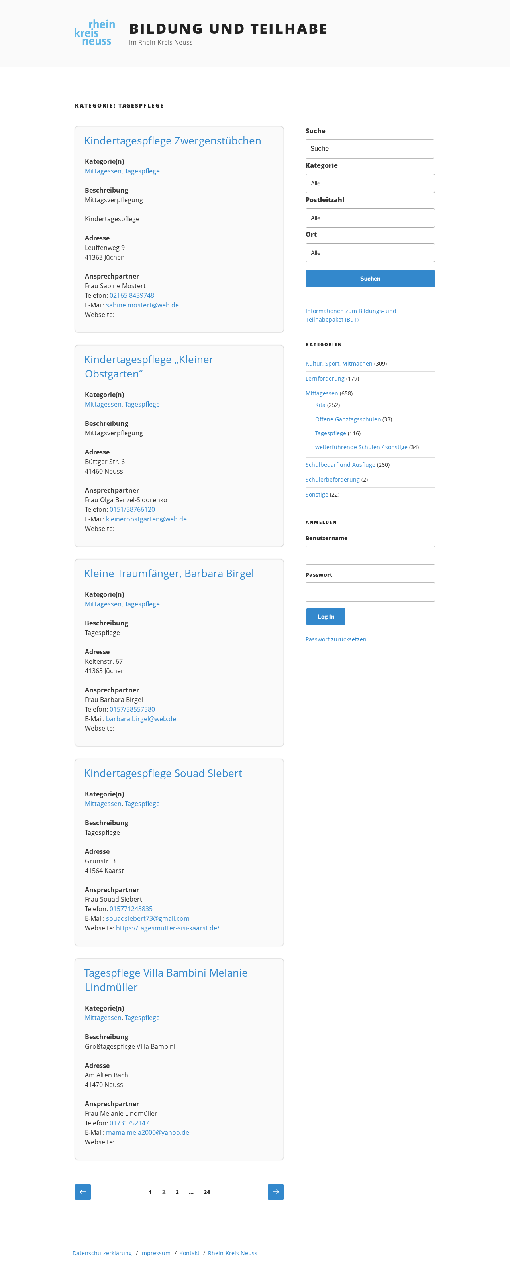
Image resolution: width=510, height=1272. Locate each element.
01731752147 (129, 1123)
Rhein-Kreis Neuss (232, 1253)
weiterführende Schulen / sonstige (361, 447)
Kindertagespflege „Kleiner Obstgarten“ (149, 366)
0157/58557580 (132, 709)
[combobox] (370, 183)
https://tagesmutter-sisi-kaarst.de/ (168, 928)
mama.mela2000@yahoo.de (147, 1132)
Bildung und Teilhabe (228, 28)
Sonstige (317, 494)
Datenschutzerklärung (102, 1253)
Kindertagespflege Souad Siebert (163, 773)
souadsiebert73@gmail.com (148, 918)
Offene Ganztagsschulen (348, 419)
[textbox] (375, 183)
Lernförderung (325, 378)
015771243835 (131, 908)
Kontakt (189, 1253)
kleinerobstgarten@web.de (146, 519)
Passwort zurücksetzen (336, 639)
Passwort (319, 574)
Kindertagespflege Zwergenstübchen (172, 140)
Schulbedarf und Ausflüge (340, 464)
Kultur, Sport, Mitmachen (339, 363)
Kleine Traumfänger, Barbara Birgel (169, 573)
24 (208, 1192)
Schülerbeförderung (333, 479)
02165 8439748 (132, 295)
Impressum (155, 1253)
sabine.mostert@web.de (142, 305)
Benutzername (327, 538)
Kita (320, 405)
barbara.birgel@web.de (141, 718)
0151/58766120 (132, 509)
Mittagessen (103, 171)
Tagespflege (142, 171)
